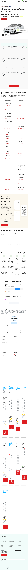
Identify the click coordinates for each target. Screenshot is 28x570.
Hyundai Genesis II (8, 122)
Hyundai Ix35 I (8, 155)
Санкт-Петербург (14, 318)
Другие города (14, 322)
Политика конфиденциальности (22, 542)
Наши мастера (11, 545)
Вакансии (10, 546)
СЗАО (7, 332)
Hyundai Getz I (8, 132)
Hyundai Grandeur (7, 134)
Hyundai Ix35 (7, 153)
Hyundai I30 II (8, 146)
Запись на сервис (5, 432)
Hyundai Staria (20, 179)
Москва (14, 316)
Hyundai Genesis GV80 (20, 128)
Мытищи (15, 345)
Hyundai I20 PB (21, 141)
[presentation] (11, 248)
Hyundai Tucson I (21, 184)
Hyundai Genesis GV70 (7, 128)
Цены (2, 545)
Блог (2, 540)
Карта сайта (19, 545)
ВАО (7, 325)
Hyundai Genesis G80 (7, 124)
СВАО (7, 330)
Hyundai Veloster (7, 189)
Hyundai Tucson (20, 183)
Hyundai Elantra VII (8, 116)
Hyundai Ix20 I (8, 151)
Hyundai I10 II (8, 141)
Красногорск (16, 339)
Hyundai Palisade (7, 161)
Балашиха (3, 336)
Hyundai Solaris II (21, 177)
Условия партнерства (12, 540)
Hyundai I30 (7, 143)
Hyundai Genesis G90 (20, 124)
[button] (12, 248)
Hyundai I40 (20, 143)
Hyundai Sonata (7, 179)
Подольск (3, 355)
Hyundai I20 (20, 138)
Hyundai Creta (20, 105)
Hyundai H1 (20, 134)
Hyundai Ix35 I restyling (8, 156)
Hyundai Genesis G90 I (21, 126)
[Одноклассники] (3, 562)
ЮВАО (20, 330)
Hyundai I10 (7, 138)
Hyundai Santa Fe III (21, 169)
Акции (2, 546)
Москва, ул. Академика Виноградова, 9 (11, 387)
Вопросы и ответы (3, 541)
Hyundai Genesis (7, 118)
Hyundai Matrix (7, 158)
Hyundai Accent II (8, 100)
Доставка (19, 541)
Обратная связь (11, 542)
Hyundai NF (20, 158)
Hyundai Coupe (7, 105)
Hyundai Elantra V (8, 113)
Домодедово (3, 339)
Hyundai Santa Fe (20, 163)
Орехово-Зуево (4, 352)
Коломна (15, 336)
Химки (15, 355)
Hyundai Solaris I (21, 174)
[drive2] (5, 562)
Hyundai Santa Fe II (21, 166)
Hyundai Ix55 (20, 153)
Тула (14, 320)
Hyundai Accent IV (8, 103)
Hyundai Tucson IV (21, 187)
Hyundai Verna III (21, 191)
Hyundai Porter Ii (7, 163)
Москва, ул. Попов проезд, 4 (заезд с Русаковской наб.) (11, 442)
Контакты (2, 542)
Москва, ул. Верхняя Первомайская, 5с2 (18, 387)
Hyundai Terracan (7, 183)
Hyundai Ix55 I (21, 155)
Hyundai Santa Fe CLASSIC (21, 165)
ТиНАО (20, 325)
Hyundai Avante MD (21, 100)
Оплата (19, 540)
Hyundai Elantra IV (8, 112)
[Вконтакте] (2, 562)
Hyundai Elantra (7, 109)
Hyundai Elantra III (8, 110)
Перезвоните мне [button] (18, 550)
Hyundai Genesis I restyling (8, 121)
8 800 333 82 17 (20, 1)
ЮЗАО (20, 332)
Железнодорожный (4, 342)
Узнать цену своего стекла (13, 85)
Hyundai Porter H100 (20, 161)
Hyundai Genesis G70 (20, 118)
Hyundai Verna (20, 189)
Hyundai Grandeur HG (8, 136)
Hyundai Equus (20, 109)
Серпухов (15, 352)
